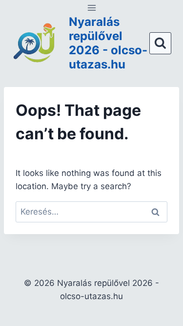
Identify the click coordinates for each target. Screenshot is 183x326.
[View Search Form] (160, 43)
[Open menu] (91, 7)
